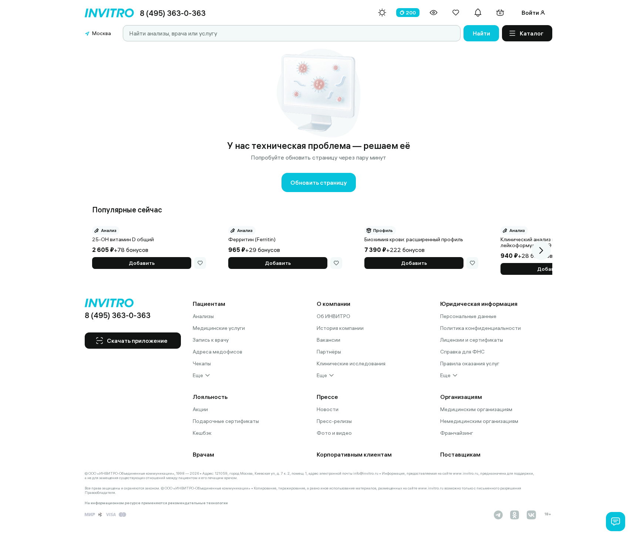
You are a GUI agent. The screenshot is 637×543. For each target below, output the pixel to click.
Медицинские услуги (219, 328)
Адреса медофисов (217, 351)
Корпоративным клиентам (354, 454)
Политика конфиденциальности (480, 328)
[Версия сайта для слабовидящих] (433, 12)
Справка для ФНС (462, 351)
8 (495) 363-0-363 (173, 13)
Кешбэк (202, 433)
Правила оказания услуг (469, 363)
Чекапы (202, 363)
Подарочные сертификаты (226, 421)
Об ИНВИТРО (333, 316)
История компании (340, 328)
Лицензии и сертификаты (471, 340)
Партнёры (329, 351)
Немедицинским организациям (479, 421)
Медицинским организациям (476, 409)
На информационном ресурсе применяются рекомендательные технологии (156, 503)
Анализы (203, 316)
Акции (200, 409)
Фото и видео (334, 433)
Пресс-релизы (334, 421)
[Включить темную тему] (382, 12)
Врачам (203, 454)
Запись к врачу (211, 340)
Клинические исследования (351, 363)
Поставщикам (460, 454)
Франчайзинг (456, 433)
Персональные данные (468, 316)
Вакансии (328, 340)
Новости (327, 409)
